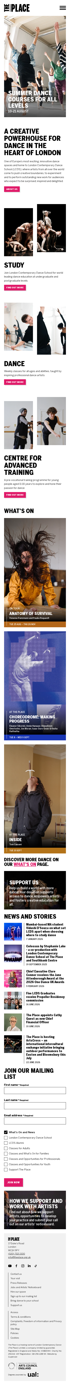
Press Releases (19, 1283)
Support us (16, 1305)
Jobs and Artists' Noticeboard (26, 1287)
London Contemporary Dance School (30, 1137)
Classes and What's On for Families (29, 1153)
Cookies (15, 1338)
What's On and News (22, 1132)
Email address (18, 1115)
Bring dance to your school (25, 1300)
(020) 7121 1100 (16, 1253)
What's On (25, 864)
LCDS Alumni (16, 1142)
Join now (13, 1182)
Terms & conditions (21, 1317)
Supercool (12, 1357)
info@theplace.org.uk (19, 1257)
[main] (35, 622)
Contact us (16, 1274)
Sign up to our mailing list (24, 1296)
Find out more (15, 287)
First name (16, 1084)
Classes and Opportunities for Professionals (34, 1158)
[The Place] (17, 8)
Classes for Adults (19, 1148)
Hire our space (18, 1291)
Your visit (15, 1278)
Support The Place (20, 1169)
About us (12, 189)
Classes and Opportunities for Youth (29, 1164)
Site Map (15, 1329)
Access (14, 1312)
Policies (15, 1333)
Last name (16, 1100)
